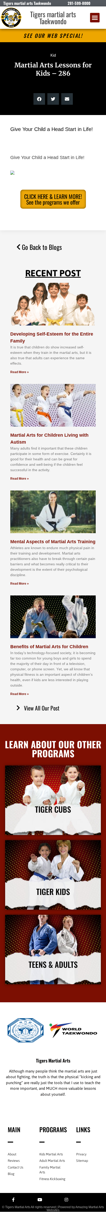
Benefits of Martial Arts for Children (49, 646)
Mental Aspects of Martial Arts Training (52, 541)
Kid (53, 55)
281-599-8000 (79, 3)
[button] (95, 18)
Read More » (19, 372)
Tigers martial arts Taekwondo (53, 17)
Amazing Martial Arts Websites (75, 1208)
